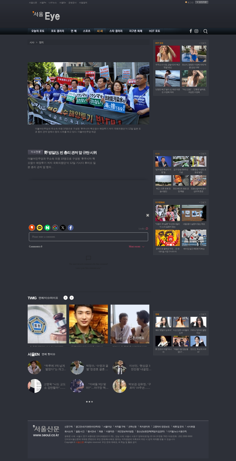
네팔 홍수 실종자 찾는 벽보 (194, 224)
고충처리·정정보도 (161, 426)
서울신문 (33, 2)
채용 (101, 431)
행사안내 (92, 431)
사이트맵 (191, 426)
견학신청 (132, 426)
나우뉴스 (53, 2)
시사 (32, 42)
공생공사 (72, 2)
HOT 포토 (159, 43)
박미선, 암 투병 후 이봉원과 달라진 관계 (140, 369)
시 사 (157, 153)
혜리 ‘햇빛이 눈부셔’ (163, 330)
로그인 (191, 2)
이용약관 (110, 431)
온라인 (92, 426)
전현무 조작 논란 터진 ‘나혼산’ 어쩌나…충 (54, 388)
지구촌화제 (159, 202)
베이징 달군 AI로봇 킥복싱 (193, 249)
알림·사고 (80, 431)
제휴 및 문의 (178, 426)
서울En (62, 2)
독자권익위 (145, 426)
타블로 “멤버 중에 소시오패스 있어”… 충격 (55, 369)
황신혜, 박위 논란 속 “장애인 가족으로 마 (140, 388)
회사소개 (69, 431)
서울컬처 (83, 2)
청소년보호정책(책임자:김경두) (150, 431)
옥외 (98, 426)
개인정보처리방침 (125, 431)
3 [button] (92, 401)
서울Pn (43, 2)
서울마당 (107, 426)
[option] (89, 382)
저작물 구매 (120, 426)
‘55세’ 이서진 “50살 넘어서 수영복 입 (97, 369)
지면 (87, 426)
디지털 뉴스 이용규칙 (177, 431)
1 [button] (87, 401)
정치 (41, 42)
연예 (157, 314)
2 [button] (89, 401)
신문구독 (69, 426)
